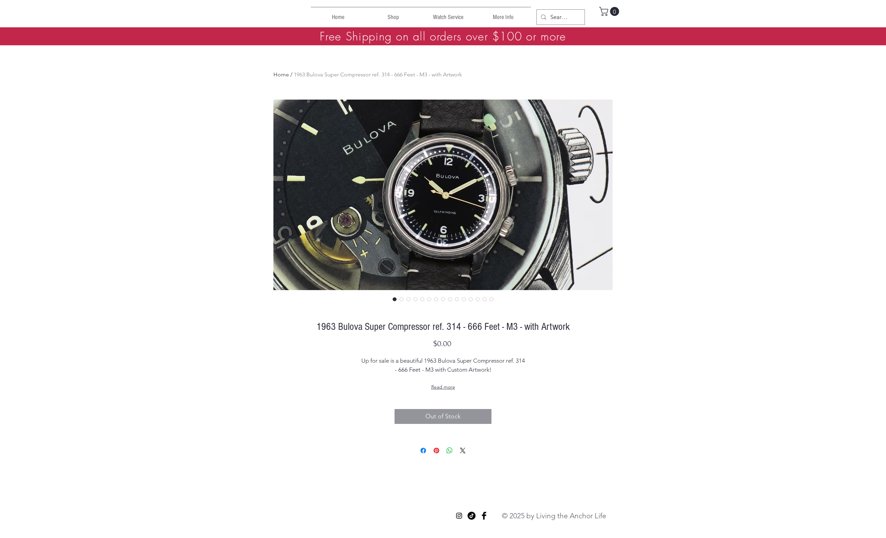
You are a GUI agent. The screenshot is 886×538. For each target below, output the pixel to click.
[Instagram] (459, 516)
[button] (610, 11)
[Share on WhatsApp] (449, 450)
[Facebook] (484, 516)
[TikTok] (472, 516)
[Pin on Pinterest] (436, 450)
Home (281, 74)
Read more (443, 387)
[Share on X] (463, 450)
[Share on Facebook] (423, 450)
